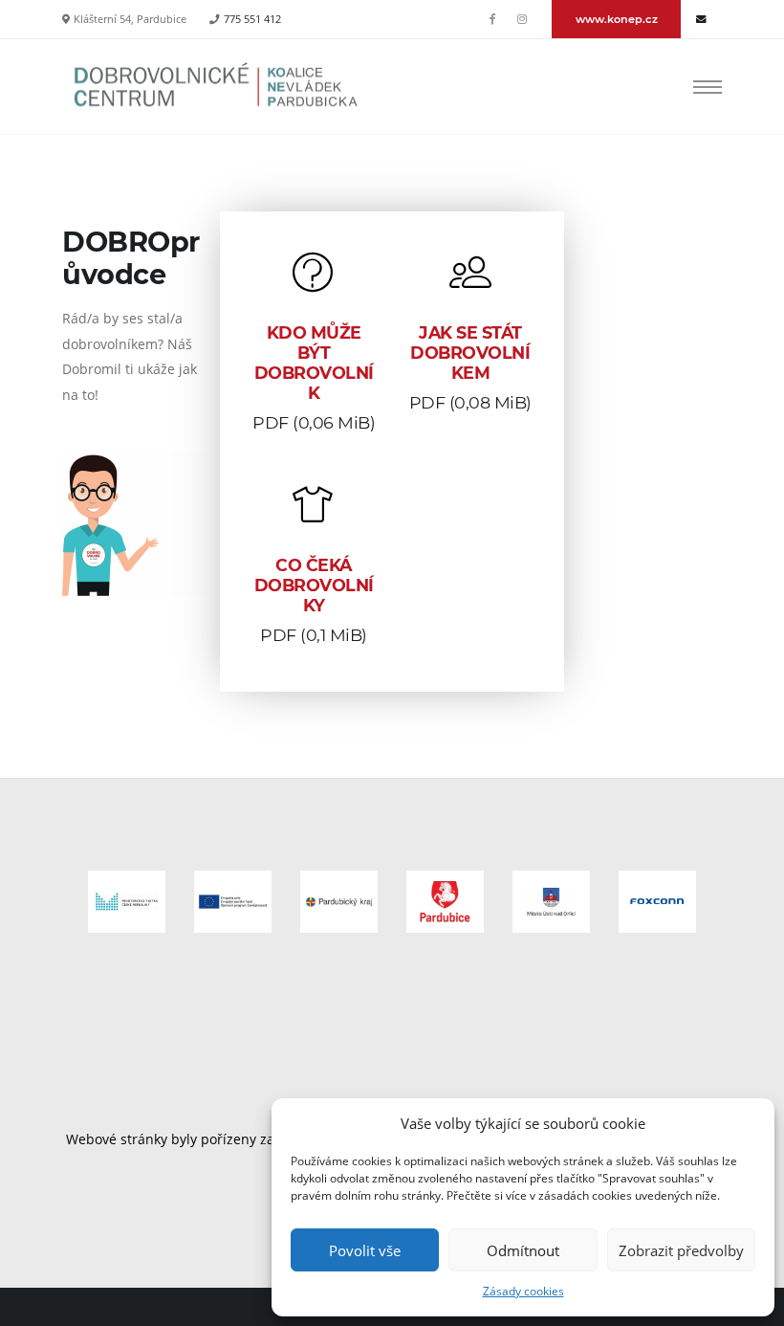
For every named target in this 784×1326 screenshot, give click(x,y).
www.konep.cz (617, 19)
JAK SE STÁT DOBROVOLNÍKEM (470, 352)
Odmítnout (523, 1250)
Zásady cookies (523, 1291)
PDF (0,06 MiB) (313, 422)
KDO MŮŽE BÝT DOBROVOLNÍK (314, 362)
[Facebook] (493, 19)
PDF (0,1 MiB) (313, 635)
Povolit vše (365, 1250)
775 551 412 (252, 19)
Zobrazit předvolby (681, 1250)
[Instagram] (522, 19)
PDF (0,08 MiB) (470, 402)
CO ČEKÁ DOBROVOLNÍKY (314, 585)
